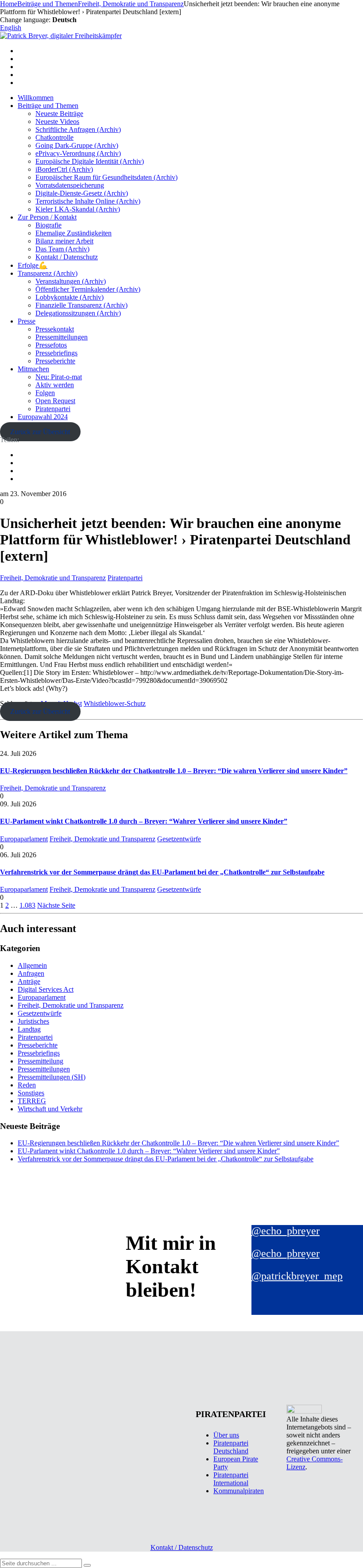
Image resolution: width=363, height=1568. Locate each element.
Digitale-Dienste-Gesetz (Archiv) (81, 193)
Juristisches (33, 1021)
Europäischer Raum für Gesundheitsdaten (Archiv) (106, 177)
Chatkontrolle (54, 137)
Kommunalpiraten (238, 1491)
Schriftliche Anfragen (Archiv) (78, 129)
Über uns (226, 1435)
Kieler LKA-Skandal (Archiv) (77, 209)
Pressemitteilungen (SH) (51, 1077)
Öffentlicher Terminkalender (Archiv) (87, 289)
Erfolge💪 (32, 265)
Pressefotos (51, 345)
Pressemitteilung (40, 1061)
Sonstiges (31, 1093)
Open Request (55, 401)
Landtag (29, 1029)
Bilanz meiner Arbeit (64, 241)
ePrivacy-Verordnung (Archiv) (78, 153)
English (10, 27)
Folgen (45, 393)
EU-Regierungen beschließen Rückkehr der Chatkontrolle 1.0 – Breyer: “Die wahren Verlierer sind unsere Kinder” (174, 770)
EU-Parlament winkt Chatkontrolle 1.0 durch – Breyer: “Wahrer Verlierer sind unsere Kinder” (143, 821)
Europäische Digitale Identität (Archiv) (89, 161)
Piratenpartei (52, 408)
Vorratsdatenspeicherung (69, 185)
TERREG (32, 1101)
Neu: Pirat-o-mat (58, 377)
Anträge (29, 981)
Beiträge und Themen (48, 105)
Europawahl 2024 (43, 416)
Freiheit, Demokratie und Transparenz (53, 578)
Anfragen (31, 973)
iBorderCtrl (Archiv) (64, 169)
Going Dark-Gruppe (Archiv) (76, 145)
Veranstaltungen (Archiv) (70, 281)
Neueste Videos (57, 121)
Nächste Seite (56, 905)
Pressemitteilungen (61, 337)
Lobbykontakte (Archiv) (69, 297)
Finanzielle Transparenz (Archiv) (81, 305)
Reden (27, 1085)
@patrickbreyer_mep (297, 1276)
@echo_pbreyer (285, 1231)
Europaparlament (24, 839)
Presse (26, 321)
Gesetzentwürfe (179, 839)
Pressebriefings (56, 353)
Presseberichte (55, 361)
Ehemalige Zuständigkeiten (73, 233)
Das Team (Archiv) (62, 249)
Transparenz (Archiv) (47, 273)
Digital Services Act (45, 989)
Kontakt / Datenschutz (66, 257)
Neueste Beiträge (59, 113)
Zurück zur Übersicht (40, 431)
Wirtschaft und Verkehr (50, 1109)
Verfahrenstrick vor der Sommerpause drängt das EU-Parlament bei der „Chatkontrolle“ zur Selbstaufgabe (162, 872)
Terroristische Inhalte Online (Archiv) (87, 201)
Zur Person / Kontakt (47, 217)
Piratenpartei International (230, 1479)
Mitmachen (33, 369)
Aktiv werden (54, 385)
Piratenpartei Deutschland (230, 1447)
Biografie (48, 225)
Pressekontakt (54, 329)
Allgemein (32, 965)
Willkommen (36, 97)
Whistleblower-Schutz (115, 703)
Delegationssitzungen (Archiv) (78, 313)
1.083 (27, 905)
